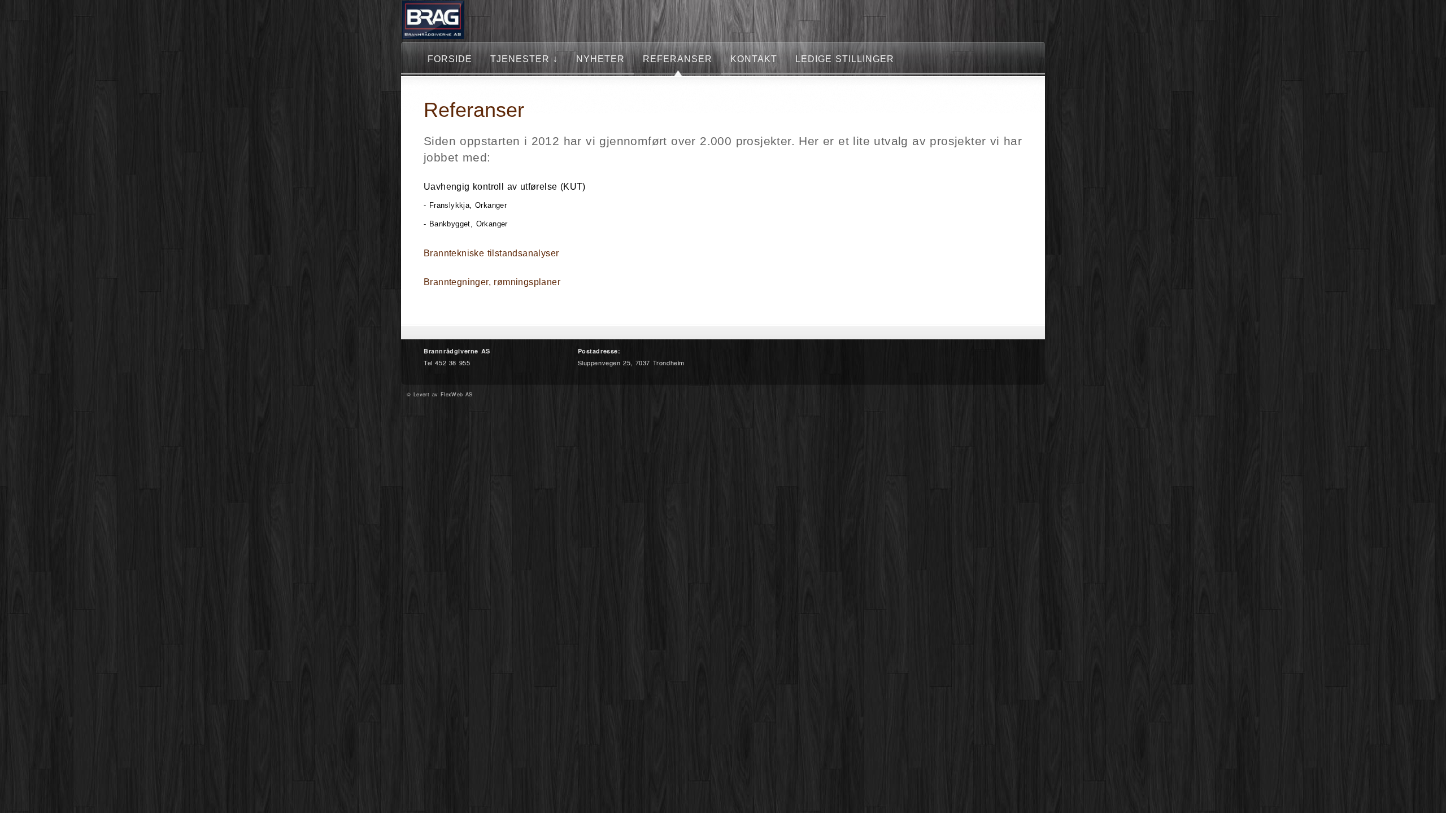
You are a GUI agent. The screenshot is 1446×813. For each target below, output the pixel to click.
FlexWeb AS (457, 394)
